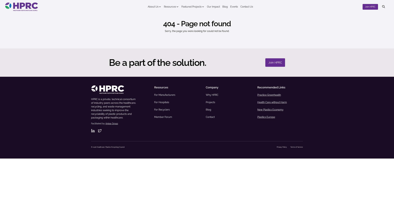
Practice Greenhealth (269, 94)
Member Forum (163, 117)
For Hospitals (161, 102)
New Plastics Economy (270, 109)
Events (234, 6)
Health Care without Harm (272, 102)
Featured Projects (191, 6)
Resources (170, 6)
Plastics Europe (266, 117)
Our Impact (213, 6)
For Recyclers (162, 109)
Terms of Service (296, 147)
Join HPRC (370, 7)
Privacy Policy (282, 147)
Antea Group (111, 123)
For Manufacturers (164, 94)
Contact (210, 117)
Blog (225, 6)
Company (212, 87)
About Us (153, 6)
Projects (210, 102)
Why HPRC (212, 94)
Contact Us (246, 6)
